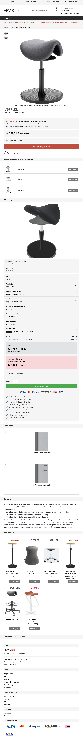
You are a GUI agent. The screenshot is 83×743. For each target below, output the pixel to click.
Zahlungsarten (9, 696)
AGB (6, 676)
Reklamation (9, 704)
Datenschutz (8, 679)
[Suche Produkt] (51, 10)
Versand (7, 699)
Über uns (7, 688)
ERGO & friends (16, 27)
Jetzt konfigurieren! (41, 146)
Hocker (17, 154)
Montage (7, 702)
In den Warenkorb (41, 386)
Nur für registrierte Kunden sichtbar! (31, 121)
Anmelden (65, 13)
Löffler (6, 27)
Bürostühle (8, 154)
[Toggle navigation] (7, 18)
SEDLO (27, 27)
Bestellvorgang (9, 685)
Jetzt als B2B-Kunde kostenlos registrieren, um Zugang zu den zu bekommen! (41, 22)
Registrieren (74, 13)
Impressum (8, 673)
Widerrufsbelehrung (11, 682)
